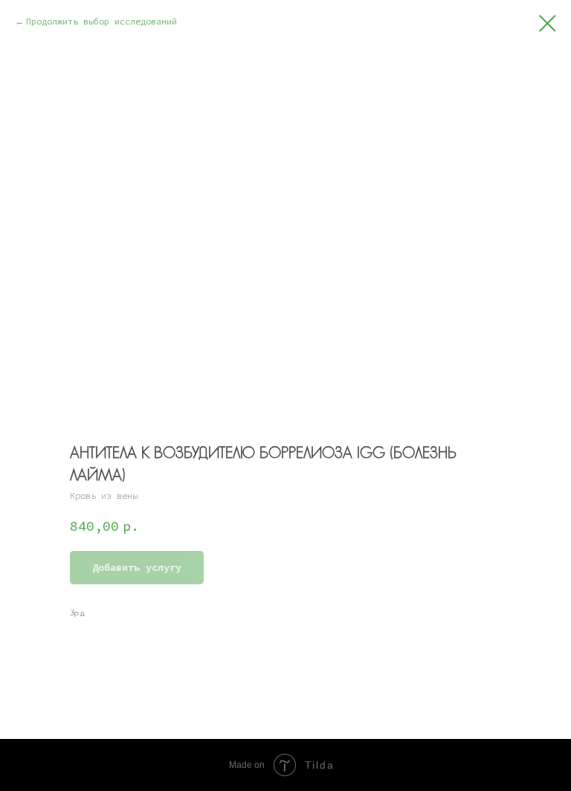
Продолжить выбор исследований (104, 21)
